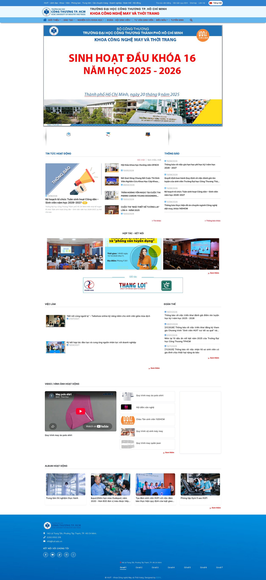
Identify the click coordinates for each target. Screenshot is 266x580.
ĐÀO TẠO (69, 20)
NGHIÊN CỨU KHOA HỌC (90, 20)
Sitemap (193, 3)
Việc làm (50, 304)
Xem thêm (214, 273)
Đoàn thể (127, 3)
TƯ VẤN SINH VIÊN (143, 20)
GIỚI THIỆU (54, 20)
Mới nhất (141, 160)
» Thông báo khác (213, 221)
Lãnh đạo (54, 3)
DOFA (158, 577)
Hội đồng (137, 3)
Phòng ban (76, 3)
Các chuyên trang (100, 3)
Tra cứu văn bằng (163, 3)
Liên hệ (202, 3)
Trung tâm (86, 3)
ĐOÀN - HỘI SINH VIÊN (118, 20)
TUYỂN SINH (177, 20)
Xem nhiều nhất (154, 160)
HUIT (46, 3)
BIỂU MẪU (161, 20)
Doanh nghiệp (116, 3)
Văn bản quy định (180, 3)
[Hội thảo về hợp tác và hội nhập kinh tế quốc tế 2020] (75, 254)
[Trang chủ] (45, 20)
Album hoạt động (56, 465)
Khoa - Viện (65, 3)
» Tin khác (156, 221)
